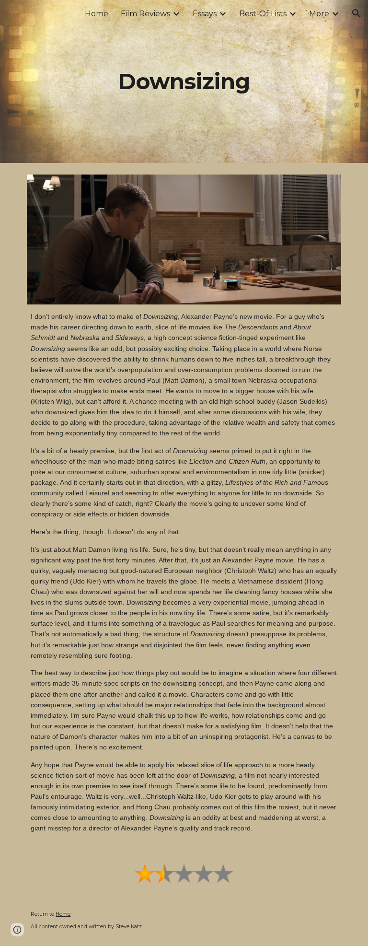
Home (63, 914)
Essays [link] (205, 13)
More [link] (319, 13)
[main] (183, 82)
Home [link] (96, 13)
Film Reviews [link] (145, 13)
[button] (356, 13)
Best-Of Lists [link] (263, 13)
